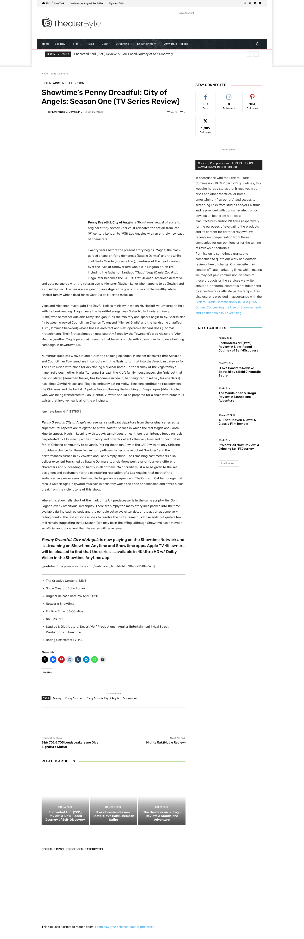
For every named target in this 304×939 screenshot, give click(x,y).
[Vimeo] (255, 3)
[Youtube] (259, 3)
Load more (227, 463)
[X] (250, 3)
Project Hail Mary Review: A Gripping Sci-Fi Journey (239, 447)
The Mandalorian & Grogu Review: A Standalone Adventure (162, 815)
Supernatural (130, 698)
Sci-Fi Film (161, 807)
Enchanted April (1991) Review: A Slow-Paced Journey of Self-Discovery (123, 54)
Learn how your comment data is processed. (125, 926)
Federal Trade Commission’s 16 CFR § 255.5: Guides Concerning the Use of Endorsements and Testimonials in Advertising (228, 307)
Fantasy (57, 698)
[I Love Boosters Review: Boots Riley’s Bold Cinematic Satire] (113, 796)
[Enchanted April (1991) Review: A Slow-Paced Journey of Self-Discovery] (65, 796)
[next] (256, 54)
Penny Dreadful (73, 698)
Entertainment (59, 73)
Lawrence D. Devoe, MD (67, 111)
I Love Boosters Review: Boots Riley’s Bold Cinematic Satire (113, 815)
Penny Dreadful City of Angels (102, 698)
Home (45, 73)
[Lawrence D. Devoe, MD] (45, 112)
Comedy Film (113, 807)
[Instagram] (245, 3)
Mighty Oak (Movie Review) (166, 742)
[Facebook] (240, 3)
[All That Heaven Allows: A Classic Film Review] (205, 420)
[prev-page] (44, 831)
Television (75, 83)
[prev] (249, 54)
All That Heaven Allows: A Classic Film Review (237, 422)
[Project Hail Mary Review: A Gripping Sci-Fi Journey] (205, 445)
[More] (144, 126)
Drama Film (65, 807)
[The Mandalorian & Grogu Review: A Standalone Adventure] (162, 796)
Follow (229, 94)
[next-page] (50, 831)
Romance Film (227, 415)
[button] (257, 44)
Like (205, 94)
